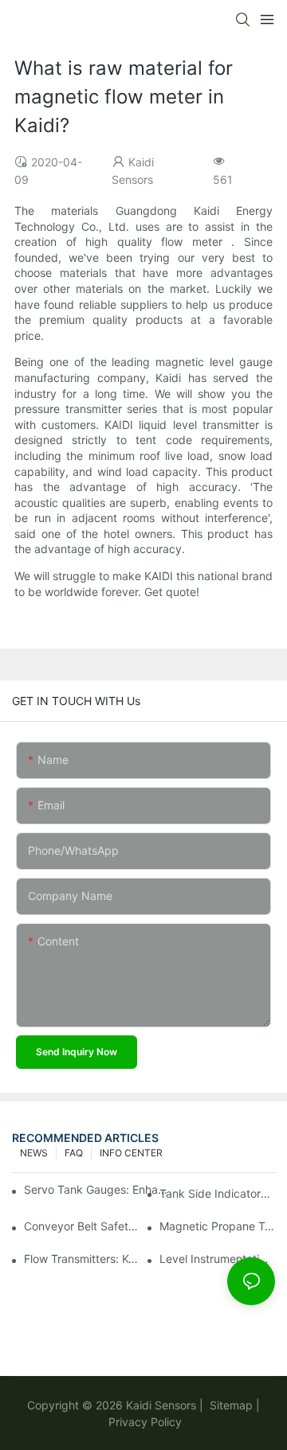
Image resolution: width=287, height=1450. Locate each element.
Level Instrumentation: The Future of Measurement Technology (217, 1258)
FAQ (74, 1153)
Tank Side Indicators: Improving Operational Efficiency (217, 1193)
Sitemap (229, 1405)
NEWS (34, 1153)
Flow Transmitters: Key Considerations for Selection (82, 1258)
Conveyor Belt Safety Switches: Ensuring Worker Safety (82, 1226)
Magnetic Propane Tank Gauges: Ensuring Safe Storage (217, 1226)
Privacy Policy (145, 1422)
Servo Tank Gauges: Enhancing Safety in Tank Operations (96, 1189)
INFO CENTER (131, 1153)
